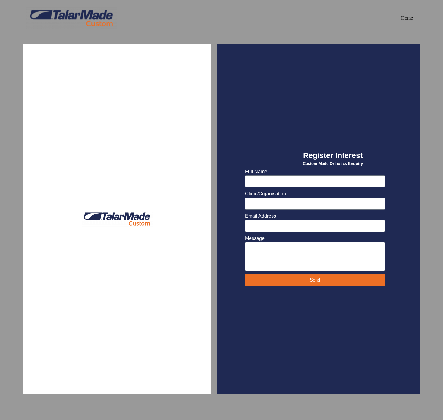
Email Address (260, 216)
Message (255, 238)
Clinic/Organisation (265, 193)
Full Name (256, 171)
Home (407, 17)
